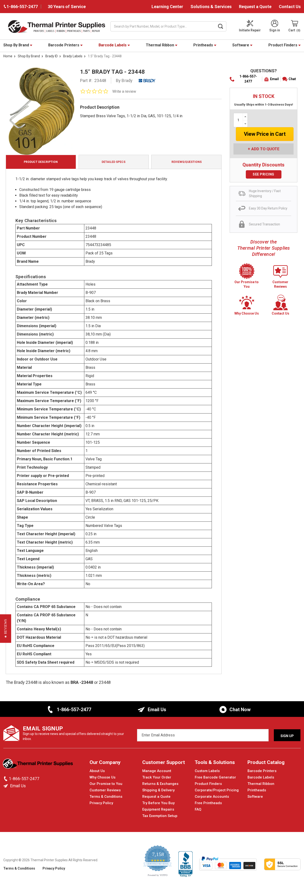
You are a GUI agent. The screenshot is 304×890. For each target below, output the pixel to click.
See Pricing (263, 174)
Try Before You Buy (158, 803)
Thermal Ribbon (160, 45)
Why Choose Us (102, 777)
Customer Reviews (105, 790)
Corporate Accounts (212, 796)
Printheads (203, 45)
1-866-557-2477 (248, 78)
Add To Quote (265, 148)
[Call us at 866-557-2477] (6, 778)
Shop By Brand (16, 45)
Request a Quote (255, 6)
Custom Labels (207, 771)
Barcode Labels (113, 45)
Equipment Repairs (158, 809)
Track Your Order (156, 777)
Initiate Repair (250, 30)
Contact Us (290, 6)
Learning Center (167, 6)
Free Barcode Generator (215, 777)
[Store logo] (38, 765)
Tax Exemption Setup (159, 816)
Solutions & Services (211, 6)
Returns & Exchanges (160, 784)
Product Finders (283, 45)
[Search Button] (221, 26)
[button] (5, 628)
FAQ (198, 809)
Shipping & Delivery (158, 790)
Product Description (41, 162)
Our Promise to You (106, 784)
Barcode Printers (64, 45)
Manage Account (156, 771)
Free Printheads (208, 803)
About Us (97, 771)
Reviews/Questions (186, 162)
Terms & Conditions (106, 796)
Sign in (274, 30)
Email (274, 79)
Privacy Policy (101, 803)
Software (241, 45)
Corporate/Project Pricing (217, 790)
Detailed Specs (113, 162)
